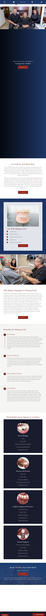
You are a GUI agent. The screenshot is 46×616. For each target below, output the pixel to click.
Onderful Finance (39, 614)
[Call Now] (41, 2)
